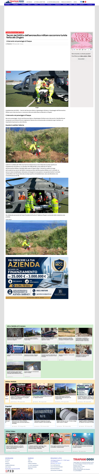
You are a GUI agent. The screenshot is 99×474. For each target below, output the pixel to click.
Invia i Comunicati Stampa (57, 466)
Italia (70, 4)
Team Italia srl (58, 463)
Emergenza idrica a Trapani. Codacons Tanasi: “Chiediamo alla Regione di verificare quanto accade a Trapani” (82, 397)
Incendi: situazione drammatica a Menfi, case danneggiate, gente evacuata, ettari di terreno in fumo (15, 372)
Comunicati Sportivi (55, 468)
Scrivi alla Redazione (55, 465)
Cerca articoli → (81, 59)
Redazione (9, 44)
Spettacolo (58, 4)
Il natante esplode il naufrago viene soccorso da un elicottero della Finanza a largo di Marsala (37, 447)
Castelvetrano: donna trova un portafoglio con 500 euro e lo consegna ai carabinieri (82, 355)
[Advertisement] (49, 18)
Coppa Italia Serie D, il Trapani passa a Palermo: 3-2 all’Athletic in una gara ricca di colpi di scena (15, 397)
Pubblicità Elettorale (9, 465)
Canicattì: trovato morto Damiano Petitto (14, 355)
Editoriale (29, 2)
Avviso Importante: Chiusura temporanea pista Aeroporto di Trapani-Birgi (31, 338)
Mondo (75, 4)
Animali (65, 4)
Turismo (49, 4)
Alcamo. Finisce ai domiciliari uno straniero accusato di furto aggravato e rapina (49, 338)
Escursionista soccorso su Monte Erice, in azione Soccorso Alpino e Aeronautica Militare (15, 447)
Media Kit (7, 463)
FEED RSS (30, 468)
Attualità (15, 4)
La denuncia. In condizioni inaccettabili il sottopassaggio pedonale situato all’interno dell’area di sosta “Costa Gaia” (82, 339)
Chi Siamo (7, 460)
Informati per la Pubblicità (56, 470)
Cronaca (7, 4)
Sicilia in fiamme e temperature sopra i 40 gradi (31, 372)
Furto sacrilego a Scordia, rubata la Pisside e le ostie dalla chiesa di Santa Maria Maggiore (15, 338)
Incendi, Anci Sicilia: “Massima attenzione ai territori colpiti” (31, 355)
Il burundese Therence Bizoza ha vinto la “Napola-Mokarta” (38, 397)
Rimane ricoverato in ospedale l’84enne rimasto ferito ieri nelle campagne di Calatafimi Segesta (66, 338)
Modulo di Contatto (66, 2)
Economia (42, 4)
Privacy (7, 461)
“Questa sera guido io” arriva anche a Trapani (66, 355)
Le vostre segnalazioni (53, 2)
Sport (29, 4)
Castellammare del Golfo (15, 32)
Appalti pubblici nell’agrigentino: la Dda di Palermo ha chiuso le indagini (60, 421)
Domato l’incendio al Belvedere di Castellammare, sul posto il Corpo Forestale (49, 355)
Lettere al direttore (39, 2)
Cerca (75, 2)
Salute (36, 4)
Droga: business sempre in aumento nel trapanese (82, 421)
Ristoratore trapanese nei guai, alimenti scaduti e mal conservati (14, 421)
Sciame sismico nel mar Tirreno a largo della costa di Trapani (38, 421)
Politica (23, 4)
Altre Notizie (8, 467)
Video (29, 460)
